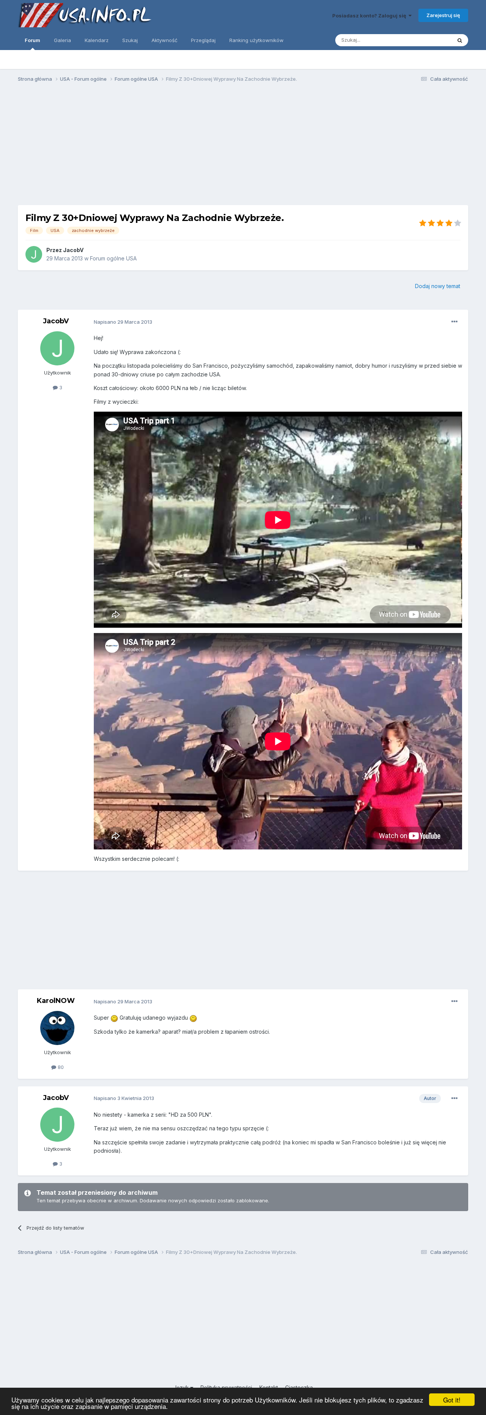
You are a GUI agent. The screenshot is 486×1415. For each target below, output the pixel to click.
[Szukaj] (459, 40)
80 (60, 1067)
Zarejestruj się (443, 15)
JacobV (73, 250)
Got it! (452, 1399)
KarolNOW (56, 1001)
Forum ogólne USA (113, 258)
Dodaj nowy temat (437, 286)
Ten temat (429, 40)
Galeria (62, 40)
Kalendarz (97, 40)
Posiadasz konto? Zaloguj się (370, 16)
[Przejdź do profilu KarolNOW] (57, 1028)
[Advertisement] (243, 147)
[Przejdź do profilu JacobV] (33, 254)
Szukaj (130, 40)
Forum (32, 40)
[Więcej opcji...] (454, 321)
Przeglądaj (203, 40)
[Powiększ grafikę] (114, 1017)
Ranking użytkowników (256, 40)
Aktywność (164, 40)
